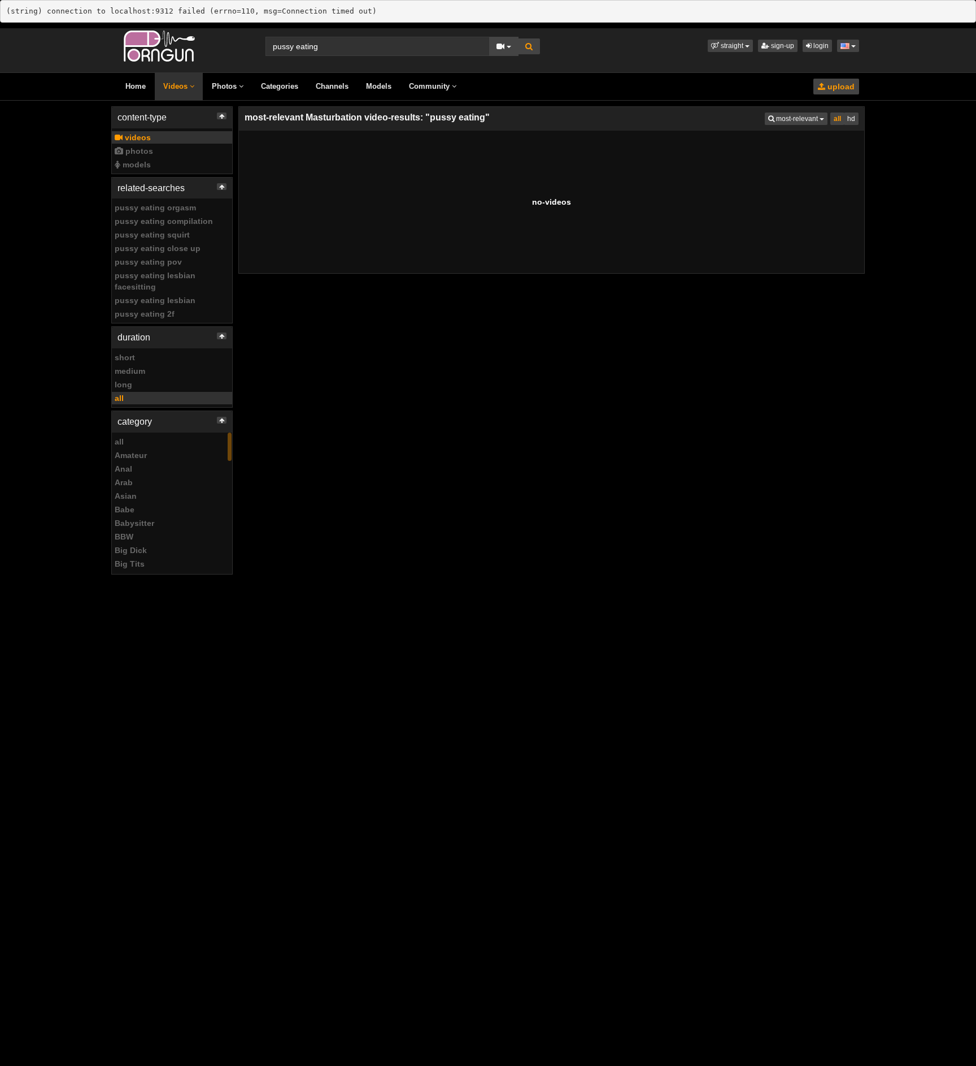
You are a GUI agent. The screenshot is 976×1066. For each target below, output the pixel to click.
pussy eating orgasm (155, 207)
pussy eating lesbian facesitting (155, 281)
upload (840, 86)
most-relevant (800, 118)
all (119, 398)
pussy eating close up (158, 248)
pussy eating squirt (152, 234)
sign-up (781, 46)
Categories (279, 86)
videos (137, 137)
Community (430, 86)
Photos (225, 86)
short (125, 357)
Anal (123, 468)
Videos (176, 86)
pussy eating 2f (145, 313)
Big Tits (130, 563)
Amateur (131, 455)
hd (851, 119)
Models (378, 86)
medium (130, 371)
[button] (730, 46)
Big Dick (131, 550)
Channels (332, 86)
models (135, 164)
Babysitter (134, 523)
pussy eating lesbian (155, 300)
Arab (124, 482)
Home (135, 86)
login (820, 46)
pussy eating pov (148, 261)
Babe (124, 509)
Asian (126, 495)
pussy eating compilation (164, 221)
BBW (124, 536)
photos (138, 151)
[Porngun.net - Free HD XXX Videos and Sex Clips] (159, 45)
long (123, 384)
